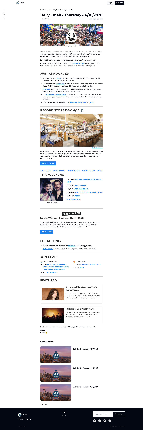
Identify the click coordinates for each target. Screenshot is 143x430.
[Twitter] (95, 421)
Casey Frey (60, 84)
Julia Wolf (46, 89)
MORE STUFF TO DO (74, 199)
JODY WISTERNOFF (81, 189)
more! (92, 102)
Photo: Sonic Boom (97, 148)
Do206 (42, 10)
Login (110, 3)
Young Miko (82, 102)
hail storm (71, 246)
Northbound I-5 (48, 249)
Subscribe (119, 3)
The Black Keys (78, 63)
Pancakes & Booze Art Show (56, 95)
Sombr (59, 78)
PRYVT (77, 196)
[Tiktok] (100, 421)
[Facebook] (105, 421)
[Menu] (126, 2)
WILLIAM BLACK (80, 185)
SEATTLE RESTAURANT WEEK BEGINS (88, 192)
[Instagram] (110, 421)
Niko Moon (73, 102)
